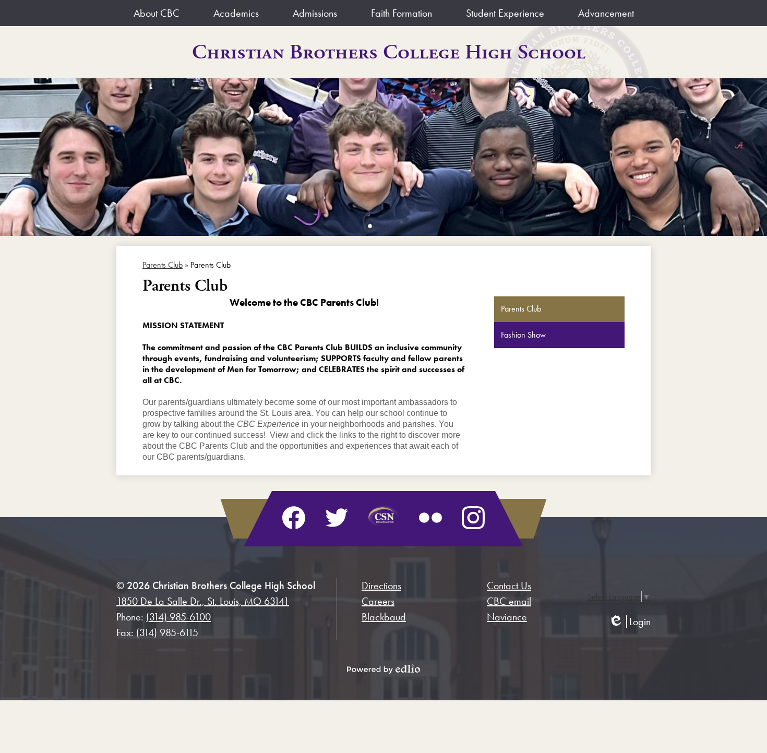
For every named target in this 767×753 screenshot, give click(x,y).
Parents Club (162, 264)
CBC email (509, 601)
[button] (156, 13)
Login (629, 621)
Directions (381, 585)
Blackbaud (384, 617)
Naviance (507, 617)
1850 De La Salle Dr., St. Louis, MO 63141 (202, 601)
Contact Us (509, 585)
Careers (378, 601)
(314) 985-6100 (178, 617)
